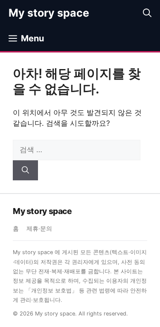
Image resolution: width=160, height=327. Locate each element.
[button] (147, 13)
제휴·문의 (39, 228)
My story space (49, 12)
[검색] (25, 170)
